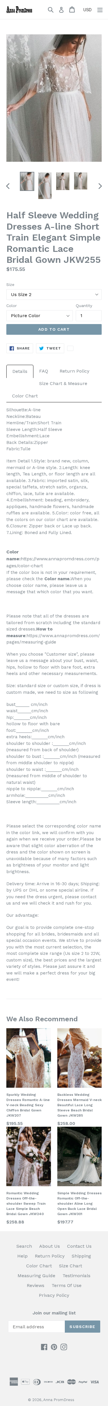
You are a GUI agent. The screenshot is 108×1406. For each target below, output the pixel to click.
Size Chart (70, 1266)
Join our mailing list (54, 1313)
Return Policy (74, 371)
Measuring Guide (36, 1275)
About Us (49, 1246)
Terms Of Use (67, 1285)
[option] (27, 181)
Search (24, 1246)
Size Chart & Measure (63, 383)
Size (10, 284)
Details (19, 371)
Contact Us (79, 1246)
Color (11, 305)
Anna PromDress (58, 1400)
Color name (56, 578)
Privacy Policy (54, 1295)
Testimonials (76, 1275)
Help (22, 1256)
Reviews (35, 1285)
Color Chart (25, 396)
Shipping (81, 1256)
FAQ (43, 371)
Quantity (84, 305)
